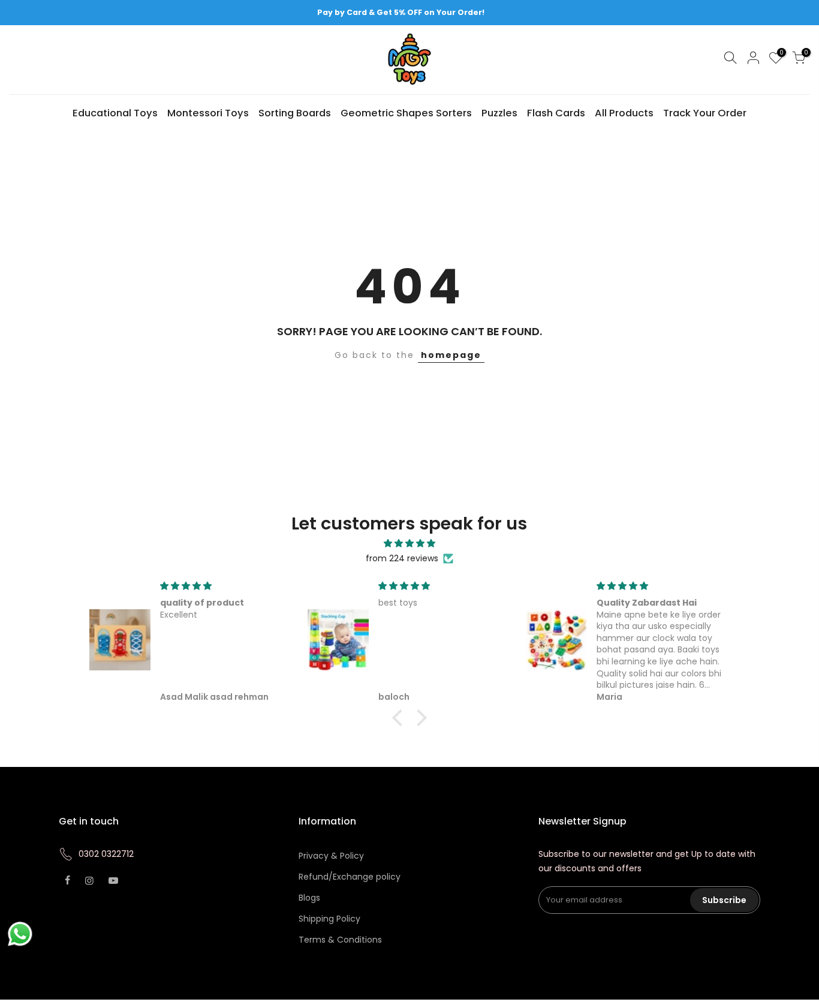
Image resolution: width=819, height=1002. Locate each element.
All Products (624, 113)
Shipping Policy (329, 919)
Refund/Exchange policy (350, 877)
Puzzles (499, 113)
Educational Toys (115, 113)
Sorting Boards (294, 113)
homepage (451, 355)
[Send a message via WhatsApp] (20, 934)
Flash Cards (556, 113)
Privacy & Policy (331, 856)
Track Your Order (704, 113)
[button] (400, 717)
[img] (409, 543)
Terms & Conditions (340, 940)
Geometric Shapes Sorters (406, 113)
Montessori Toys (208, 113)
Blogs (309, 898)
